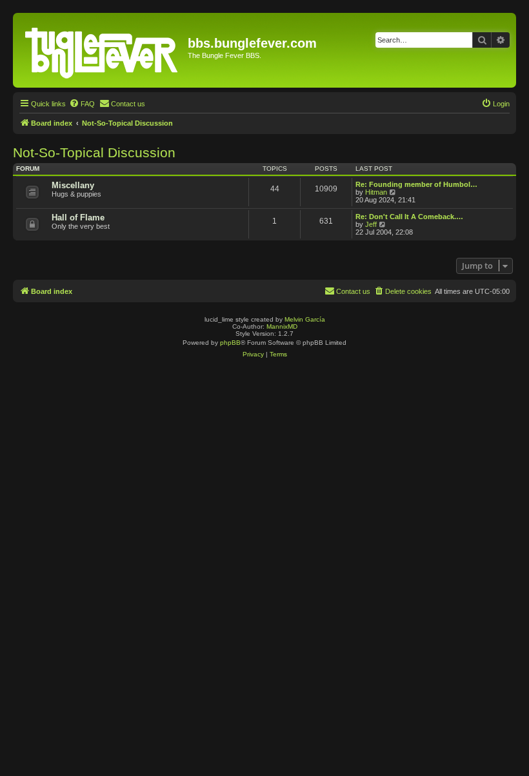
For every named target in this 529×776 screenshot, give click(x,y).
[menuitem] (82, 104)
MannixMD (281, 326)
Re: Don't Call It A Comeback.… (409, 216)
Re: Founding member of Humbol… (416, 184)
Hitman (376, 192)
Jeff (371, 224)
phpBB (230, 342)
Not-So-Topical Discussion (94, 152)
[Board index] (102, 50)
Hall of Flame (78, 217)
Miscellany (73, 185)
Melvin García (304, 319)
